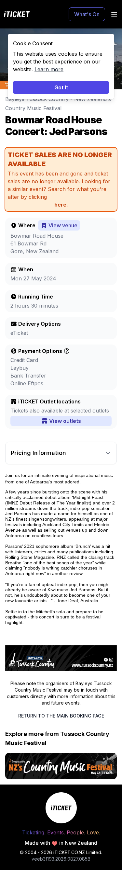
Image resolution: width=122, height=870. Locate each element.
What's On (87, 14)
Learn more (48, 69)
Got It (61, 87)
